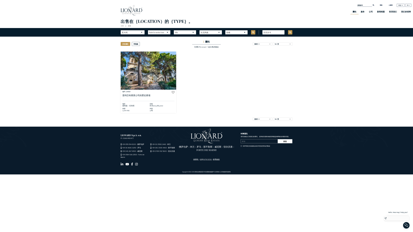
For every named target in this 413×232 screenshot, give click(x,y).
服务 (363, 11)
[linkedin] (122, 164)
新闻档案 (381, 11)
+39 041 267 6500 (129, 151)
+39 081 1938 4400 (159, 147)
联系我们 (393, 11)
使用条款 (216, 159)
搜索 (129, 25)
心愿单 (391, 5)
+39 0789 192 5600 (159, 151)
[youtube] (127, 164)
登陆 (381, 5)
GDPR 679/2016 (206, 159)
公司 (371, 11)
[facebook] (132, 164)
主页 (122, 25)
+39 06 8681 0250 (129, 147)
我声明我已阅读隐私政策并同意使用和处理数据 (256, 146)
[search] (373, 5)
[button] (173, 92)
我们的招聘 (406, 11)
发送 (285, 141)
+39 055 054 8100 (129, 144)
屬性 (354, 11)
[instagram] (136, 164)
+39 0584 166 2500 (129, 154)
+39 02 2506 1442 (158, 144)
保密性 (196, 159)
